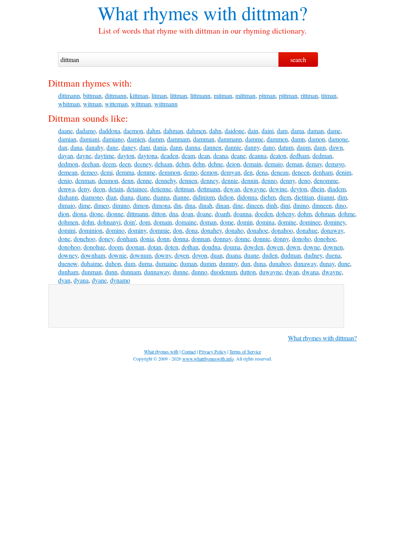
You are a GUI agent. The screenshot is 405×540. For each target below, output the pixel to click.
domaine (186, 222)
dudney (313, 255)
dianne (181, 197)
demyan (230, 172)
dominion (90, 230)
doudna (211, 247)
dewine (278, 189)
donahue (307, 230)
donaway (332, 230)
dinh (271, 205)
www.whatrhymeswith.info (208, 358)
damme (254, 139)
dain (253, 131)
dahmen (196, 131)
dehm (182, 164)
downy (163, 255)
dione (96, 214)
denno (269, 180)
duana (233, 255)
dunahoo (280, 263)
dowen (275, 247)
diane (143, 197)
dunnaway (157, 272)
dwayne (332, 272)
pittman (288, 95)
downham (93, 255)
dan (62, 147)
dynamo (120, 280)
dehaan (163, 164)
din (178, 205)
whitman (69, 104)
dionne (114, 214)
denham (323, 172)
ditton (158, 214)
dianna (161, 197)
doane (204, 214)
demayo (334, 164)
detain (115, 189)
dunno (199, 272)
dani (144, 147)
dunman (91, 272)
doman (208, 222)
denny (287, 180)
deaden (169, 155)
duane (251, 255)
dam (282, 131)
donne (242, 238)
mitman (223, 95)
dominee (310, 222)
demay (314, 164)
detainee (137, 189)
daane (65, 131)
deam (188, 155)
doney (106, 238)
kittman (139, 95)
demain (252, 164)
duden (270, 255)
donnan (200, 238)
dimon (141, 205)
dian (111, 197)
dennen (188, 180)
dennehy (165, 180)
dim (342, 197)
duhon (113, 263)
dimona (161, 205)
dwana (310, 272)
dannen (212, 147)
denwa (66, 189)
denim (343, 172)
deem (109, 164)
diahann (68, 197)
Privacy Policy (212, 351)
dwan (292, 272)
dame (334, 131)
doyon (199, 255)
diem (285, 197)
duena (333, 255)
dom (144, 222)
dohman (325, 214)
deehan (90, 164)
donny (281, 238)
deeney (142, 164)
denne (144, 180)
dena (262, 172)
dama (297, 131)
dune (344, 263)
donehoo (84, 238)
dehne (215, 164)
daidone (234, 131)
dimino (121, 205)
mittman (245, 95)
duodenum (223, 272)
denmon (108, 180)
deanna (258, 155)
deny (84, 189)
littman (178, 95)
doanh (222, 214)
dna (173, 214)
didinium (204, 197)
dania (160, 147)
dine (238, 205)
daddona (109, 131)
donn (163, 238)
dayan (65, 155)
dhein (317, 189)
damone (338, 139)
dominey (334, 222)
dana (76, 147)
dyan (64, 280)
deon (99, 189)
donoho (301, 238)
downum (140, 255)
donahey (211, 230)
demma (125, 172)
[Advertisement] (196, 306)
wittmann (166, 104)
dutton (248, 272)
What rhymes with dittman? (322, 338)
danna (192, 147)
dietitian (304, 197)
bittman (92, 95)
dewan (231, 189)
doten (171, 247)
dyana (81, 280)
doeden (264, 214)
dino (340, 205)
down (293, 247)
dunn (111, 272)
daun (320, 147)
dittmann (69, 95)
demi (106, 172)
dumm (208, 263)
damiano (113, 139)
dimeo (101, 205)
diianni (325, 197)
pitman (267, 95)
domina (265, 222)
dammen (277, 139)
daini (267, 131)
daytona (147, 155)
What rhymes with (167, 12)
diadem (336, 189)
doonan (135, 247)
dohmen (68, 222)
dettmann (208, 189)
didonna (247, 197)
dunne (180, 272)
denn (127, 180)
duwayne (270, 272)
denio (65, 180)
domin (245, 222)
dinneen (322, 205)
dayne (83, 155)
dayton (125, 155)
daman (315, 131)
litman (159, 95)
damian (67, 139)
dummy (228, 263)
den (248, 172)
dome (227, 222)
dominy (137, 230)
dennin (249, 180)
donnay (222, 238)
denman (85, 180)
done (64, 238)
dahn (215, 131)
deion (233, 164)
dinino (301, 205)
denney (209, 180)
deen (125, 164)
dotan (154, 247)
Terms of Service (245, 351)
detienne (160, 189)
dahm (153, 131)
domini (67, 230)
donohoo (69, 247)
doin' (130, 222)
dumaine (166, 263)
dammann (230, 139)
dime (84, 205)
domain (162, 222)
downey (68, 255)
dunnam (131, 272)
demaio (274, 164)
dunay (327, 263)
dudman (291, 255)
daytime (104, 155)
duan (216, 255)
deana (220, 155)
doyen (181, 255)
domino (115, 230)
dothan (190, 247)
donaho (234, 230)
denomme (326, 180)
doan (187, 214)
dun (245, 263)
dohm (304, 214)
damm (156, 139)
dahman (173, 131)
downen (333, 247)
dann (176, 147)
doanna (242, 214)
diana (126, 197)
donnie (261, 238)
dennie (229, 180)
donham (127, 238)
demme (146, 172)
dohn (87, 222)
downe (311, 247)
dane (112, 147)
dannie (233, 147)
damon (316, 139)
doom (115, 247)
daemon (133, 131)
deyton (298, 189)
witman (92, 104)
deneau (280, 172)
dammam (178, 139)
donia (147, 238)
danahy (94, 147)
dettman (184, 189)
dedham (299, 155)
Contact (189, 351)
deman (294, 164)
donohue (94, 247)
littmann (200, 95)
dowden (253, 247)
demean (68, 172)
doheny (285, 214)
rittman (309, 95)
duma (145, 263)
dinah (205, 205)
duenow (68, 263)
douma (231, 247)
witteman (116, 104)
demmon (169, 172)
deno (304, 180)
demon (209, 172)
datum (285, 147)
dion (63, 214)
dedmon (68, 164)
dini (285, 205)
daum (303, 147)
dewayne (254, 189)
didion (226, 197)
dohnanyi (109, 222)
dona (191, 230)
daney (128, 147)
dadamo (86, 131)
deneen (301, 172)
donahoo (282, 230)
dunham (68, 272)
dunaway (305, 263)
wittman (141, 104)
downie (117, 255)
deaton (278, 155)
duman (188, 263)
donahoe (257, 230)
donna (180, 238)
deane (238, 155)
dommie (160, 230)
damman (203, 139)
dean (204, 155)
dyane (99, 280)
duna (260, 263)
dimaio (66, 205)
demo (190, 172)
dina (190, 205)
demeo (89, 172)
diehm (268, 197)
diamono (92, 197)
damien (136, 139)
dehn (199, 164)
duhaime (91, 263)
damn (298, 139)
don (177, 230)
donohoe (325, 238)
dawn (336, 147)
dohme (346, 214)
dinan (222, 205)
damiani (89, 139)
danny (251, 147)
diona (79, 214)
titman (329, 95)
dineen (254, 205)
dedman (322, 155)
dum (129, 263)
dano (269, 147)
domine (287, 222)
